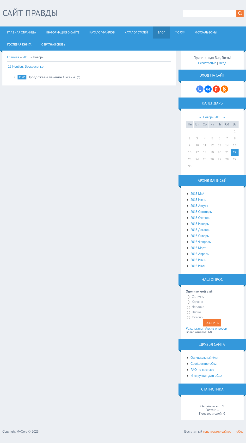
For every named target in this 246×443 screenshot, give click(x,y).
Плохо (196, 312)
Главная (13, 57)
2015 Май (197, 193)
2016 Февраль (201, 242)
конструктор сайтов (217, 431)
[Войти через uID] (199, 89)
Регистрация (207, 63)
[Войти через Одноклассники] (224, 89)
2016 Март (198, 248)
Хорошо (197, 302)
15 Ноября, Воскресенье (25, 66)
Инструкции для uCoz (206, 376)
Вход (222, 63)
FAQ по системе (202, 369)
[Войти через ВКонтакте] (208, 89)
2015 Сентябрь (201, 212)
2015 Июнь (198, 200)
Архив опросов (216, 328)
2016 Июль (198, 266)
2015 (26, 57)
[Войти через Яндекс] (216, 89)
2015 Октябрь (200, 218)
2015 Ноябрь (200, 224)
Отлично (198, 296)
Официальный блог (205, 357)
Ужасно (197, 317)
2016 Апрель (200, 254)
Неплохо (198, 307)
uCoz (240, 431)
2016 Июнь (198, 260)
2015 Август (199, 206)
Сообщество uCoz (204, 363)
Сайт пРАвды (30, 13)
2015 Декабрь (200, 230)
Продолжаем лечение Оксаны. (51, 77)
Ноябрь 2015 (212, 117)
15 (234, 145)
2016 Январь (200, 236)
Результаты (194, 328)
